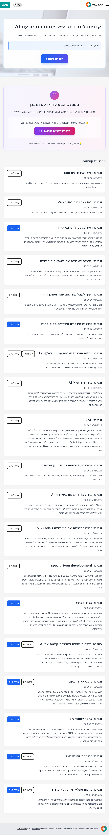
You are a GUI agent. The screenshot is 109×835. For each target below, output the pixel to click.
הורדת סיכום (14, 228)
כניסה (5, 4)
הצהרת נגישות (22, 829)
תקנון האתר (36, 829)
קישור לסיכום (14, 173)
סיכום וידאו (13, 294)
